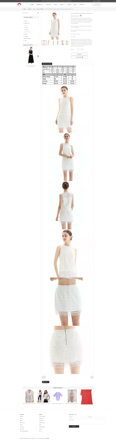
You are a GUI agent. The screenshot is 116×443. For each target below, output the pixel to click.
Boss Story (22, 428)
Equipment (41, 418)
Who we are (22, 422)
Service (21, 418)
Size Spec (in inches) (47, 63)
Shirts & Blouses (27, 31)
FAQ (40, 424)
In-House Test (42, 422)
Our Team (22, 426)
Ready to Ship (27, 23)
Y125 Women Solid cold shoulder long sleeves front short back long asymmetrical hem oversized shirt (58, 403)
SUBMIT (74, 426)
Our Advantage (42, 416)
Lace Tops (26, 27)
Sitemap (47, 438)
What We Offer (42, 426)
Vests (25, 40)
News (40, 431)
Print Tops (26, 29)
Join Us (40, 428)
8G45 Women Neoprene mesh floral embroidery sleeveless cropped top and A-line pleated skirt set (72, 403)
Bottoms (26, 34)
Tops (25, 25)
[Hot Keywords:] (38, 13)
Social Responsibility (24, 431)
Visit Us (21, 424)
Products (21, 416)
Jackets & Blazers (28, 38)
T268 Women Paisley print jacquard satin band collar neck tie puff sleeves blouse (43, 403)
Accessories (26, 36)
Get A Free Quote (97, 4)
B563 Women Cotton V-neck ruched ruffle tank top (29, 403)
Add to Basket (79, 57)
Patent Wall (41, 420)
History (21, 420)
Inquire (78, 54)
